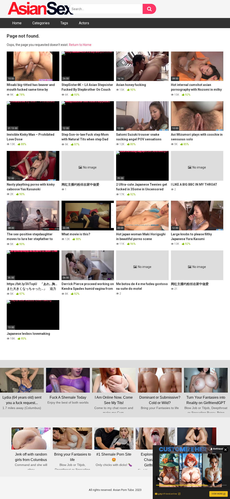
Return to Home (80, 45)
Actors (84, 23)
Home (17, 23)
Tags (64, 23)
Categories (41, 23)
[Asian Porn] (40, 9)
